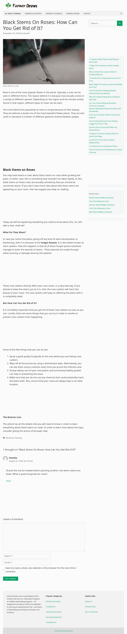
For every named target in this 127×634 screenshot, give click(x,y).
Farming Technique (54, 13)
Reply (8, 481)
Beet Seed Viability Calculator (100, 212)
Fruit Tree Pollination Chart (99, 208)
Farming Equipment (33, 13)
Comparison (51, 606)
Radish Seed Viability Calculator (101, 197)
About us (88, 601)
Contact (87, 13)
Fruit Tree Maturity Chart (99, 201)
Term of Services (91, 612)
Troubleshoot (51, 622)
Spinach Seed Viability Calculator (102, 205)
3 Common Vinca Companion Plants (103, 146)
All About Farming (13, 13)
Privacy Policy (90, 606)
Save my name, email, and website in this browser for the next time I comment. (40, 569)
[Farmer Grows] (21, 5)
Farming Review (72, 13)
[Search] (120, 23)
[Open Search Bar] (121, 13)
